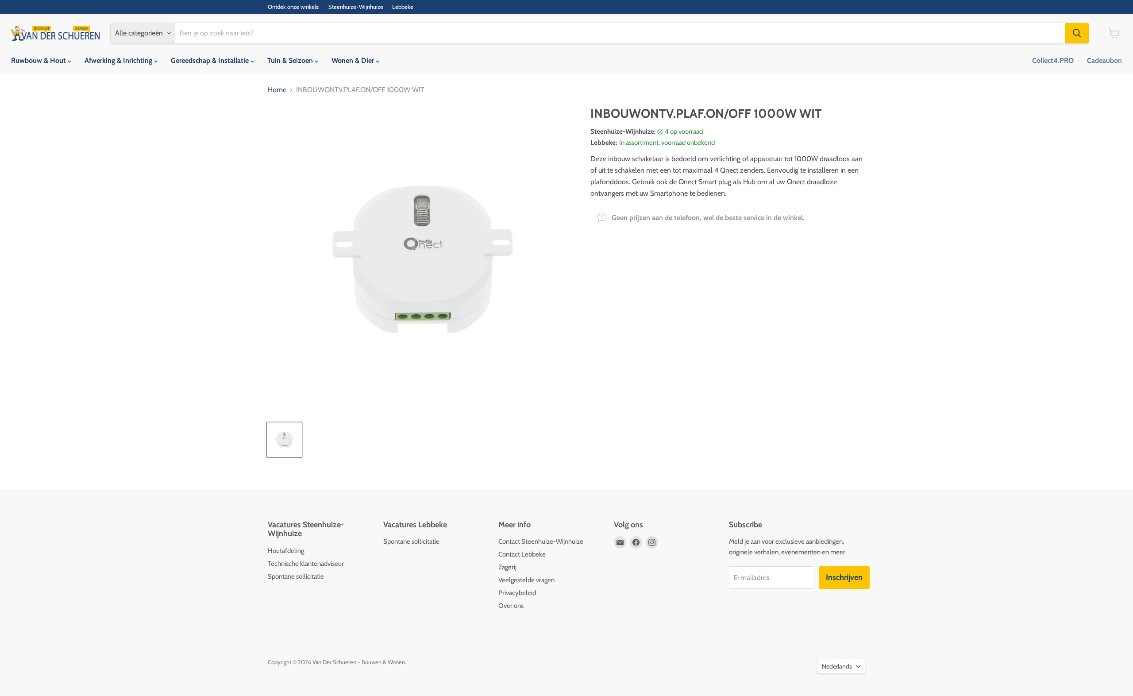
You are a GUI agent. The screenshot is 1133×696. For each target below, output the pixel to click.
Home (277, 90)
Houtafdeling (286, 551)
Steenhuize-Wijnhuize (355, 7)
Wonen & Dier (353, 60)
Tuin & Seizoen (291, 60)
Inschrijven (844, 577)
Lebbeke (402, 7)
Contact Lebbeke (522, 554)
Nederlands (837, 666)
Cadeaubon (1104, 60)
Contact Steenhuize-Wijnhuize (540, 541)
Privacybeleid (517, 593)
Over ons (511, 606)
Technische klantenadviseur (306, 564)
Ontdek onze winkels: (294, 7)
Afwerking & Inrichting (119, 60)
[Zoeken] (1077, 33)
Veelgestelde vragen (526, 580)
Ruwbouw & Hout (39, 60)
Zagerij (507, 567)
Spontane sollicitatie (296, 576)
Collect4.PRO (1053, 60)
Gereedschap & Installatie (210, 60)
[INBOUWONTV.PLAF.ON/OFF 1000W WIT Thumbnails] (284, 439)
